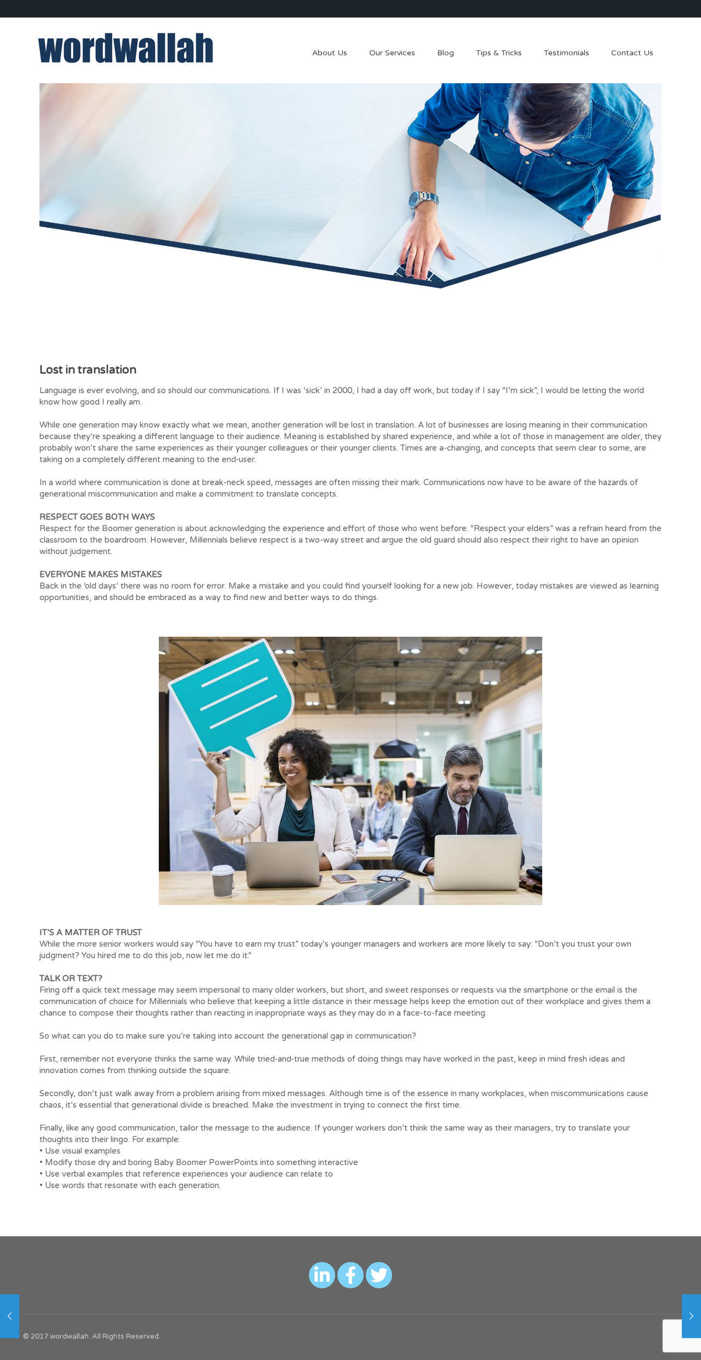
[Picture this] (691, 1316)
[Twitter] (379, 1275)
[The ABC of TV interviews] (9, 1316)
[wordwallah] (126, 48)
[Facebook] (350, 1275)
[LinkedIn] (322, 1275)
